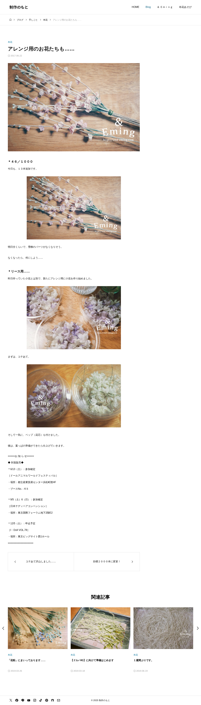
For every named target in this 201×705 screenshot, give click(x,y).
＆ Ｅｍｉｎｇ (165, 7)
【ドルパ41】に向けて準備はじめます (92, 660)
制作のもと (18, 7)
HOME (135, 7)
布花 (10, 42)
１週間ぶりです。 (143, 660)
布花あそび (185, 7)
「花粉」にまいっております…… (27, 660)
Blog (148, 7)
